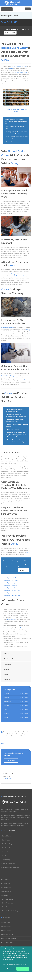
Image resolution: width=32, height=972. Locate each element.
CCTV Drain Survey (7, 942)
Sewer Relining (6, 926)
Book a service (6, 9)
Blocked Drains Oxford (16, 802)
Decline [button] (9, 969)
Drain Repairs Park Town (11, 580)
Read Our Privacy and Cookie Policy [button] (14, 964)
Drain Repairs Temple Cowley (12, 595)
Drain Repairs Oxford (10, 578)
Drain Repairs (6, 856)
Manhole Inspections (8, 946)
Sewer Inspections (7, 899)
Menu (28, 9)
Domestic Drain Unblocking (10, 911)
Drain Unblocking (7, 844)
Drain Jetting (5, 852)
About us (6, 653)
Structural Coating (7, 934)
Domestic (6, 669)
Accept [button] (23, 969)
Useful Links (7, 917)
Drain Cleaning (6, 840)
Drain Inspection (6, 848)
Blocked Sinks (6, 879)
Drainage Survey (6, 891)
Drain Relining (6, 860)
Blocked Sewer (11, 619)
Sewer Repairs (7, 628)
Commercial (7, 664)
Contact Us (22, 570)
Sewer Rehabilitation (8, 907)
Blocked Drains (6, 836)
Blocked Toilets (6, 887)
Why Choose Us (8, 659)
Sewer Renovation (7, 903)
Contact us (6, 679)
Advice (5, 674)
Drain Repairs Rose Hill (10, 585)
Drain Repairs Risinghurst (11, 583)
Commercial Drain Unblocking (10, 867)
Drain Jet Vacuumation (8, 863)
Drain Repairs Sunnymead (11, 593)
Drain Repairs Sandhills (10, 588)
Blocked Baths (6, 883)
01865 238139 (11, 22)
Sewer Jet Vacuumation (9, 938)
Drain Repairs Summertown (12, 590)
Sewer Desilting (6, 930)
